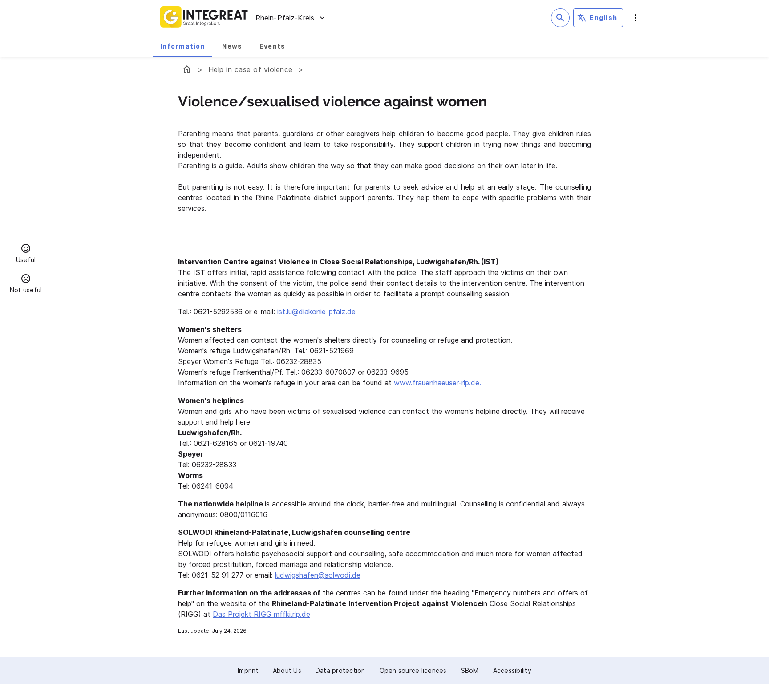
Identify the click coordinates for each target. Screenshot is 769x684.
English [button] (603, 17)
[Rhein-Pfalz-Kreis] (187, 69)
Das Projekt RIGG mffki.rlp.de (261, 614)
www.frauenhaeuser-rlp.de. (437, 382)
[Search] (560, 17)
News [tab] (232, 46)
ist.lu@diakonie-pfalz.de (316, 311)
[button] (26, 254)
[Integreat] (204, 17)
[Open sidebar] (635, 18)
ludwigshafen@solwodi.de (317, 575)
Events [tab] (272, 46)
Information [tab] (182, 46)
